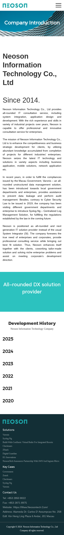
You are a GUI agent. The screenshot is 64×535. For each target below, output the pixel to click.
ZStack (6, 450)
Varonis (6, 434)
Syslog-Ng (7, 483)
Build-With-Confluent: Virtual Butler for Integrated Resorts (28, 442)
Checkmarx (7, 446)
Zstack (5, 475)
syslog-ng (7, 438)
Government (8, 471)
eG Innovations (9, 457)
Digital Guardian (10, 453)
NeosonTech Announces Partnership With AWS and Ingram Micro (31, 461)
